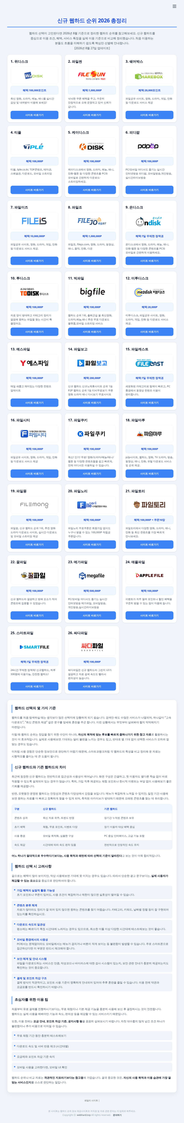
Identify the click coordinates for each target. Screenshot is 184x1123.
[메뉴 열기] (174, 6)
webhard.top (84, 1115)
